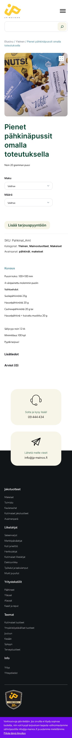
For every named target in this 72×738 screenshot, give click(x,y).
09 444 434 (36, 417)
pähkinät (24, 251)
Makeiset (56, 246)
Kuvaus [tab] (9, 268)
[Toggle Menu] (63, 11)
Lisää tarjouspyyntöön (27, 225)
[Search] (62, 26)
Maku (7, 178)
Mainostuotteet (39, 246)
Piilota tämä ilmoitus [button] (15, 733)
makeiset (37, 251)
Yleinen (20, 41)
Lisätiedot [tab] (11, 354)
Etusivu (8, 41)
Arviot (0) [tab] (11, 365)
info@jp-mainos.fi (36, 457)
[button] (61, 58)
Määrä (8, 194)
